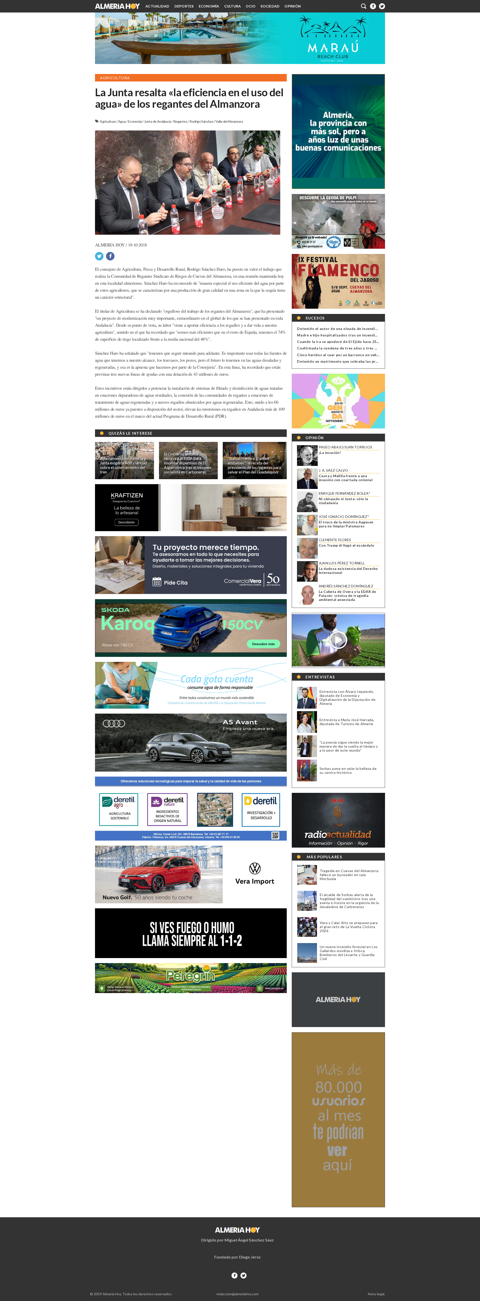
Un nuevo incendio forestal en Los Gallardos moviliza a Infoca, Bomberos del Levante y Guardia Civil (349, 953)
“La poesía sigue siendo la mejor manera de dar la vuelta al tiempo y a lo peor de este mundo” (349, 746)
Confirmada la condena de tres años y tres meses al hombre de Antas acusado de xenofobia (379, 348)
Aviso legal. (376, 1294)
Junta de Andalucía (158, 121)
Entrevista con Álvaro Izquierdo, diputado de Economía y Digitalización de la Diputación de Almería (348, 697)
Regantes (180, 121)
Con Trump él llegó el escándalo (346, 545)
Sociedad (270, 6)
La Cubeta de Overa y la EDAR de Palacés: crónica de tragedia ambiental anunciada (347, 596)
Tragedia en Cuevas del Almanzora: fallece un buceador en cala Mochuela (349, 875)
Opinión (292, 6)
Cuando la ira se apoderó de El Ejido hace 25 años (341, 341)
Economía (209, 6)
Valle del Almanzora (229, 121)
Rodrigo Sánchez (202, 121)
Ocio (251, 6)
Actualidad (158, 6)
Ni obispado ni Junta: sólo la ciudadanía (343, 501)
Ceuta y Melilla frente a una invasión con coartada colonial (345, 478)
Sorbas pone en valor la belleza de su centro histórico (348, 770)
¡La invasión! (330, 453)
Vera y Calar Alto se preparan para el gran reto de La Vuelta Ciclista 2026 (349, 927)
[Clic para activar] (364, 6)
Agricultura (108, 121)
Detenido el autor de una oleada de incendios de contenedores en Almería (364, 328)
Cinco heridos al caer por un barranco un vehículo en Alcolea (351, 355)
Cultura (232, 6)
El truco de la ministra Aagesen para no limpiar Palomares (346, 524)
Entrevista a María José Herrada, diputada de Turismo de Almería (347, 722)
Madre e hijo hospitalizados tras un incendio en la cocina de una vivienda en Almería (372, 335)
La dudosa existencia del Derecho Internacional (348, 571)
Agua (122, 121)
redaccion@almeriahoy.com (237, 1294)
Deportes (184, 6)
